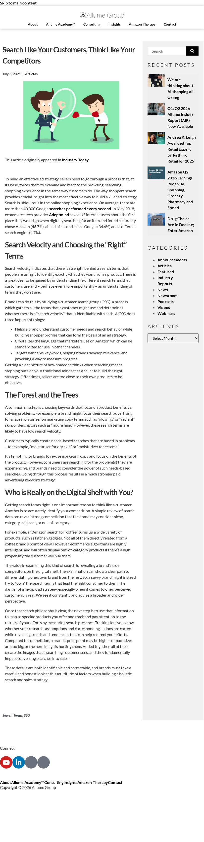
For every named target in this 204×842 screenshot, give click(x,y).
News (162, 289)
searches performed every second (80, 208)
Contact (170, 24)
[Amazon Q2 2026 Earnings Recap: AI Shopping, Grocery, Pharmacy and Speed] (156, 173)
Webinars (166, 313)
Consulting (91, 24)
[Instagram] (31, 762)
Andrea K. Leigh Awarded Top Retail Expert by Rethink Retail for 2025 (181, 149)
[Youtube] (6, 762)
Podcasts (165, 301)
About (33, 24)
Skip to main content (18, 2)
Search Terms (12, 715)
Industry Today (75, 159)
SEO (27, 715)
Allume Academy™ (60, 24)
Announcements (172, 259)
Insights (114, 24)
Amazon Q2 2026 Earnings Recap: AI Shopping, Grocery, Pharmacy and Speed (180, 189)
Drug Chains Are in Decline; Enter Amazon (180, 224)
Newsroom (167, 295)
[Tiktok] (43, 762)
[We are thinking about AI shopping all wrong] (156, 80)
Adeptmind (59, 214)
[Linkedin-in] (18, 762)
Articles (31, 74)
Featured (165, 271)
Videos (163, 307)
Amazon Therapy (142, 24)
